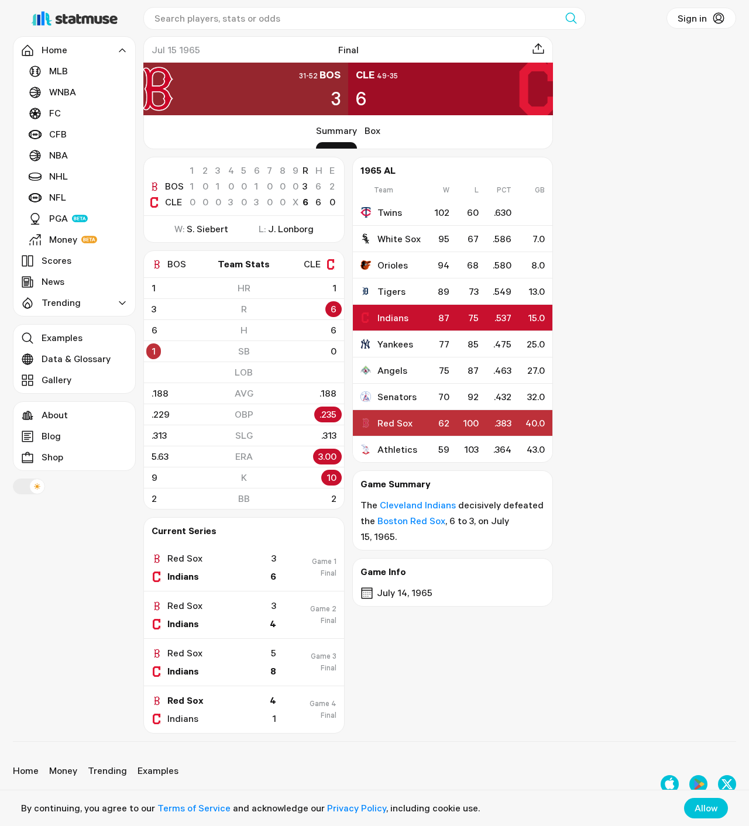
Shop (52, 456)
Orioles (392, 265)
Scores (56, 260)
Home (26, 770)
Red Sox (395, 423)
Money (63, 239)
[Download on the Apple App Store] (670, 784)
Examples (62, 337)
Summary (336, 130)
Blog (51, 435)
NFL (57, 197)
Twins (389, 212)
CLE (173, 201)
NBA (58, 155)
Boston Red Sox (411, 520)
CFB (58, 134)
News (53, 281)
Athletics (397, 449)
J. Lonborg (291, 228)
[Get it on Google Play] (698, 784)
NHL (58, 176)
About (55, 414)
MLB (58, 70)
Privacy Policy (356, 807)
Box (372, 130)
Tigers (391, 291)
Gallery (56, 379)
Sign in (692, 18)
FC (55, 112)
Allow (706, 807)
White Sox (399, 238)
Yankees (395, 344)
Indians (392, 317)
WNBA (62, 91)
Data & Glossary (76, 358)
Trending (107, 770)
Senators (397, 396)
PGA (58, 218)
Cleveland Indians (418, 504)
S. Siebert (207, 228)
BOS (174, 186)
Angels (392, 370)
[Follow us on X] (727, 784)
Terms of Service (194, 807)
